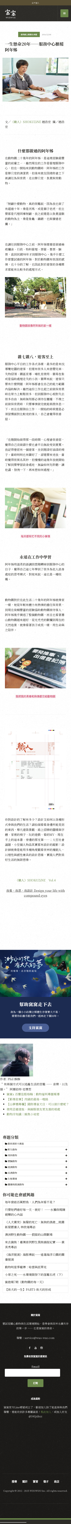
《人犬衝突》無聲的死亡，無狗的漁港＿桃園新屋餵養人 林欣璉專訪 (34, 1224)
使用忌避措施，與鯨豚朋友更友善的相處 (33, 1109)
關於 (25, 1481)
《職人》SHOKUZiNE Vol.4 (35, 880)
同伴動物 (12, 1155)
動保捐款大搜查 (15, 1143)
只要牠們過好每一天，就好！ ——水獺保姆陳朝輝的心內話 (35, 1212)
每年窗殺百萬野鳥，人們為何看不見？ (30, 1202)
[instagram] (41, 1348)
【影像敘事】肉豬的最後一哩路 (27, 1099)
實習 (35, 1481)
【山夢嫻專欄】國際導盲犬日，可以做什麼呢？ (38, 1104)
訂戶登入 (35, 2)
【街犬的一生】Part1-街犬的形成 (28, 1289)
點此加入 (46, 1412)
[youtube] (35, 1348)
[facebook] (29, 1348)
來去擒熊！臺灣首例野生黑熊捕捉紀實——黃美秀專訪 (34, 1244)
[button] (35, 1149)
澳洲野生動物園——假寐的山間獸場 (29, 1234)
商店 (56, 1481)
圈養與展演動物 (16, 1184)
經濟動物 (12, 1167)
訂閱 (35, 1383)
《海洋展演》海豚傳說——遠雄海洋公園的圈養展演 (34, 1257)
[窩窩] (10, 13)
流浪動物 (12, 1172)
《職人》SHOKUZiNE (26, 122)
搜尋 (14, 1481)
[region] (35, 994)
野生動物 (12, 1149)
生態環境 (12, 1178)
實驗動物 (12, 1161)
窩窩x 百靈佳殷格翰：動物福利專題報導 (33, 1094)
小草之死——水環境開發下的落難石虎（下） (34, 1274)
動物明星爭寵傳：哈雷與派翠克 (26, 1267)
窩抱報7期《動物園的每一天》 (25, 1282)
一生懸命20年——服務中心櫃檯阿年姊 (34, 46)
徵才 (46, 1481)
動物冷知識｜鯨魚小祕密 (23, 1114)
